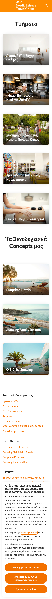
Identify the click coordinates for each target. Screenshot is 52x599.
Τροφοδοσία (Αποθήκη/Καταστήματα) (24, 477)
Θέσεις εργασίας (12, 421)
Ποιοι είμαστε (10, 406)
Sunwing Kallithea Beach (16, 462)
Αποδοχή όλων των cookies (26, 567)
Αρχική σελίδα (11, 401)
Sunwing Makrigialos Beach (18, 452)
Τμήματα (8, 416)
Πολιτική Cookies (28, 532)
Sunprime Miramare (13, 457)
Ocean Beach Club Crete (16, 447)
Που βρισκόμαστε (12, 411)
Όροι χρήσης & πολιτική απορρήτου (23, 426)
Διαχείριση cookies (13, 431)
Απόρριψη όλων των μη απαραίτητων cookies (26, 578)
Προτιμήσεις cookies (26, 589)
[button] (46, 6)
